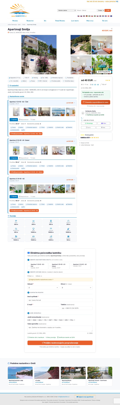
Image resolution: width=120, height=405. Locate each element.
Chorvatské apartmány (72, 402)
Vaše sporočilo (36, 324)
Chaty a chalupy (96, 400)
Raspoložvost (24, 119)
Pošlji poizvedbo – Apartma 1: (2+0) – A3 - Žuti (27, 133)
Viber (104, 123)
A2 (92, 84)
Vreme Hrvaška (60, 20)
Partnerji (51, 402)
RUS (61, 320)
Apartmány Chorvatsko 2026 (72, 400)
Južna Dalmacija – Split (14, 24)
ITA (45, 320)
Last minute (75, 20)
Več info (105, 20)
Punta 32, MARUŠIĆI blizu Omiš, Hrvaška (22, 32)
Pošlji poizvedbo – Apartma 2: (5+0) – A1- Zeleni (27, 172)
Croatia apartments (86, 400)
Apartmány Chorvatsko (59, 402)
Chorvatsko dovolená (52, 400)
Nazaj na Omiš (85, 143)
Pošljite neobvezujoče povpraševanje (61, 343)
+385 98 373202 (88, 120)
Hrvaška (15, 20)
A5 (95, 84)
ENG (35, 320)
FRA (55, 320)
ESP (50, 320)
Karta (89, 127)
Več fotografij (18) (105, 71)
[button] (95, 137)
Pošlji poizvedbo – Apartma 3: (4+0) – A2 (25, 210)
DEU (40, 320)
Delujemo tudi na (24, 400)
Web (104, 127)
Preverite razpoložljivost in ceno (96, 102)
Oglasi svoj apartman (85, 397)
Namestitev (30, 20)
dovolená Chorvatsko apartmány (37, 400)
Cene (33, 119)
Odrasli (30, 284)
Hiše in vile (90, 20)
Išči (108, 10)
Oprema (14, 119)
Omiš (23, 24)
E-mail (30, 304)
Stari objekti (45, 402)
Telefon (67, 304)
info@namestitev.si (63, 396)
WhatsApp (90, 123)
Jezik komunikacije (38, 317)
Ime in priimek (33, 296)
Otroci (66, 284)
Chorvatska (61, 400)
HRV (66, 320)
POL (72, 320)
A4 (98, 84)
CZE (29, 320)
